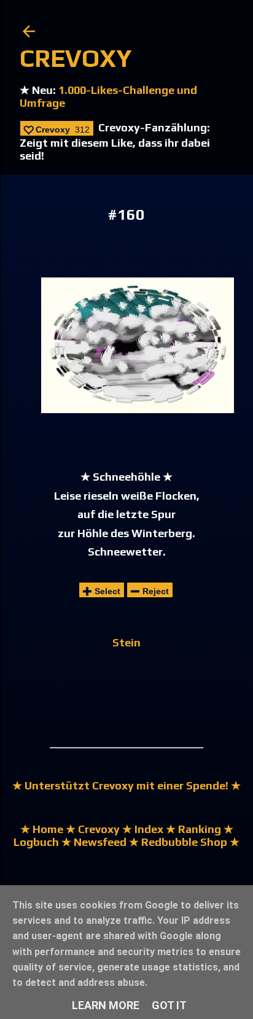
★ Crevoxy (91, 829)
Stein (126, 642)
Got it (169, 1005)
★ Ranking (192, 829)
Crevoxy (76, 58)
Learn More (105, 1005)
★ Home (41, 829)
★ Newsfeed (93, 841)
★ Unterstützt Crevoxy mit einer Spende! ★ (126, 785)
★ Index (141, 829)
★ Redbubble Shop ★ (182, 841)
